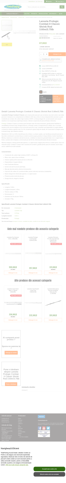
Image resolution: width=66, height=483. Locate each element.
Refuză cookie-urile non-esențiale (49, 474)
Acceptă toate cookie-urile (49, 469)
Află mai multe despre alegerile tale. (16, 465)
